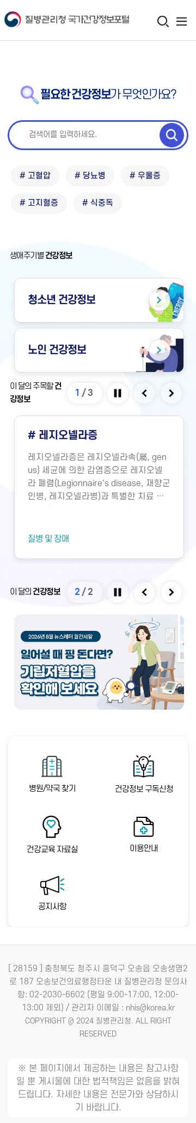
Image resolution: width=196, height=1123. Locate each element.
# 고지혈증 (39, 203)
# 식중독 (97, 203)
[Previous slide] (145, 393)
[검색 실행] (172, 135)
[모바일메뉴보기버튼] (181, 21)
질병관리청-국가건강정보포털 (49, 20)
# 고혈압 (35, 176)
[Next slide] (172, 393)
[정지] (118, 393)
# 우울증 (145, 176)
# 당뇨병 (90, 176)
